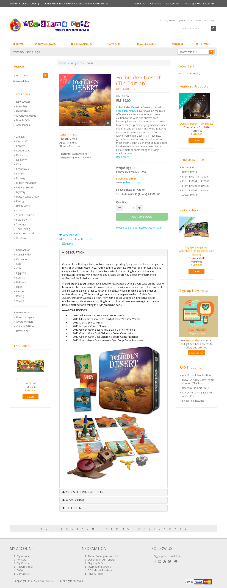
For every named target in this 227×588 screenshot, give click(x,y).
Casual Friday (23, 254)
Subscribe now (196, 345)
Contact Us (172, 3)
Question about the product (78, 239)
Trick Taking (23, 228)
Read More (122, 157)
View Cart (201, 20)
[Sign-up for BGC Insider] (175, 561)
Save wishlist (69, 234)
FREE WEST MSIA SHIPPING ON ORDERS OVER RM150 (77, 3)
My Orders (23, 563)
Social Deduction (25, 215)
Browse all (22, 331)
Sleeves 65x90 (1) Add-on (130, 189)
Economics (22, 169)
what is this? (131, 182)
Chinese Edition (25, 326)
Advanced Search (22, 81)
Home (62, 63)
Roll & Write (23, 205)
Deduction (22, 155)
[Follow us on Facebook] (155, 561)
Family (20, 173)
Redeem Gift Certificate (195, 380)
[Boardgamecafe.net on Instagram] (160, 561)
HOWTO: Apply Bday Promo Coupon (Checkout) (198, 374)
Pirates (20, 291)
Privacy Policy (95, 573)
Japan (19, 286)
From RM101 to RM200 (195, 177)
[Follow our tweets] (170, 561)
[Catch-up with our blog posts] (165, 561)
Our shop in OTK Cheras (102, 559)
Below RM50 (189, 168)
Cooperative (23, 150)
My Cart (21, 559)
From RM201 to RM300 (195, 182)
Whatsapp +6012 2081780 (199, 3)
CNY (18, 268)
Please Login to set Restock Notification (139, 227)
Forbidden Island (125, 110)
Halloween (22, 282)
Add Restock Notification (196, 368)
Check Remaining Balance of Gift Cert (197, 387)
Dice (18, 164)
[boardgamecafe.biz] (60, 25)
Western (21, 238)
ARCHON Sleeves (26, 115)
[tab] (113, 252)
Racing (20, 201)
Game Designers (25, 317)
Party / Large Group (27, 196)
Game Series (23, 312)
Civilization (22, 259)
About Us (139, 3)
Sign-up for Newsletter (167, 556)
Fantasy (20, 178)
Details (31, 396)
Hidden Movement (26, 182)
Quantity (121, 202)
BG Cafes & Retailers (100, 570)
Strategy (21, 224)
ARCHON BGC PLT (50, 581)
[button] (15, 378)
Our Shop (155, 3)
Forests (20, 277)
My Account (186, 20)
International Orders (99, 566)
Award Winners (24, 321)
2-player (20, 136)
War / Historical (25, 233)
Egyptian (21, 273)
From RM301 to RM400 (195, 187)
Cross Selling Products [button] (84, 492)
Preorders (21, 106)
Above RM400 (190, 191)
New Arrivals (23, 101)
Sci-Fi (19, 210)
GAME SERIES (115, 44)
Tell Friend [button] (74, 508)
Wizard (20, 300)
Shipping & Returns (193, 393)
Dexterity (21, 159)
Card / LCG (22, 141)
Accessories (23, 124)
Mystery (20, 192)
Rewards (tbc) (25, 566)
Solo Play (21, 219)
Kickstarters (23, 111)
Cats (18, 263)
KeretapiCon (23, 250)
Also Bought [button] (75, 500)
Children (20, 146)
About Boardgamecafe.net (103, 556)
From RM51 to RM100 (195, 173)
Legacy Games (24, 187)
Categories (76, 63)
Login (34, 3)
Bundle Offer (23, 120)
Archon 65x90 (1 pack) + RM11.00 (140, 194)
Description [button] (75, 252)
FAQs (20, 570)
